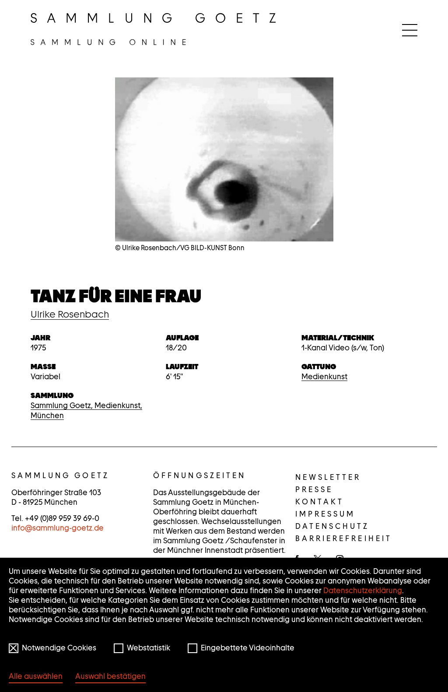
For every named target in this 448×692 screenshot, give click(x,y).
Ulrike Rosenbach (70, 314)
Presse (314, 489)
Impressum (325, 514)
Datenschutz (332, 526)
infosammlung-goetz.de (57, 528)
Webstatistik (148, 647)
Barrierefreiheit (343, 538)
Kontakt (319, 501)
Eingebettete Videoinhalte (247, 647)
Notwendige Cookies (59, 647)
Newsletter (328, 477)
